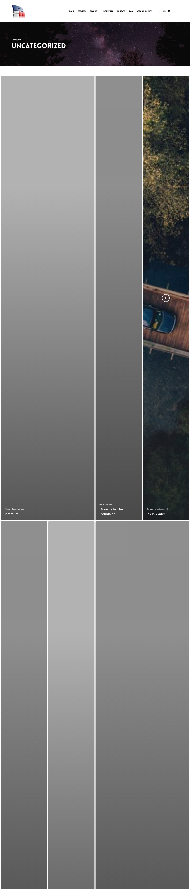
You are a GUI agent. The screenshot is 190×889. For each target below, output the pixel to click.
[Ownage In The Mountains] (119, 298)
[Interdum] (47, 298)
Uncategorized (18, 509)
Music (7, 509)
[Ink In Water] (166, 298)
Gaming (150, 509)
